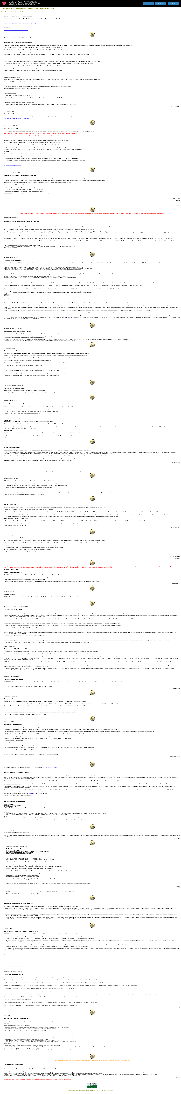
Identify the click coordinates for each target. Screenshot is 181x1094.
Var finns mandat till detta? (46, 312)
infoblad (68, 315)
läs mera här (149, 302)
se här (69, 317)
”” (32, 793)
